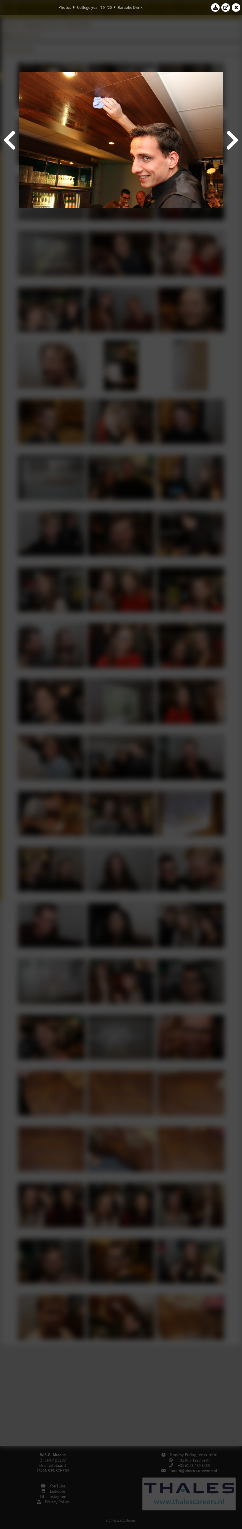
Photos (64, 7)
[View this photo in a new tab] (225, 7)
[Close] (236, 7)
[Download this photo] (215, 7)
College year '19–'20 (94, 7)
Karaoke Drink (130, 7)
